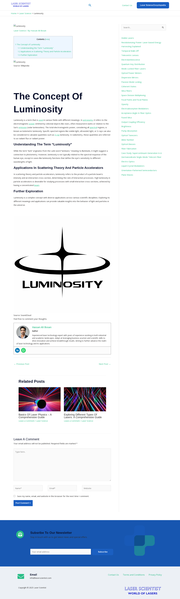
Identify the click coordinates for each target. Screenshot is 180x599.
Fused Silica (126, 117)
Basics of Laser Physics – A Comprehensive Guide (35, 416)
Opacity (124, 104)
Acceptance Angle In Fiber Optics (136, 113)
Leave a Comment (26, 421)
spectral (93, 127)
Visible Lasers (127, 38)
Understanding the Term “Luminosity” (35, 48)
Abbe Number (127, 139)
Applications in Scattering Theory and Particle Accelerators (44, 51)
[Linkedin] (17, 350)
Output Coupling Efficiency (133, 122)
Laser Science (20, 30)
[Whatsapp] (23, 350)
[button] (90, 5)
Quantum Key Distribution (133, 64)
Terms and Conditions (134, 574)
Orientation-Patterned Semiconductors (139, 170)
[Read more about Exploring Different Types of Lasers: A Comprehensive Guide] (85, 399)
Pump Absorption (129, 130)
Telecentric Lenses (130, 55)
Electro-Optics (128, 161)
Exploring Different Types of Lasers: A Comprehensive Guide (83, 416)
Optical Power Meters (131, 73)
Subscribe (102, 552)
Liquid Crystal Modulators (132, 166)
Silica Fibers (126, 90)
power (32, 123)
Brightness (126, 126)
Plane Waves (127, 174)
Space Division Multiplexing (133, 95)
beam (36, 185)
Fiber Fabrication (128, 148)
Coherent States (128, 86)
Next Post (105, 364)
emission (23, 127)
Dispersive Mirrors (129, 77)
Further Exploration (27, 55)
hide (47, 39)
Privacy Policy (155, 574)
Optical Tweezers (129, 135)
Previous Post (21, 364)
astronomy (88, 120)
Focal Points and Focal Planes (134, 99)
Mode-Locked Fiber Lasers (133, 68)
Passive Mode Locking (131, 82)
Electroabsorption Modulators (135, 108)
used (41, 120)
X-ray (57, 134)
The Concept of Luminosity (27, 44)
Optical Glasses (128, 144)
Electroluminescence (130, 59)
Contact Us (127, 5)
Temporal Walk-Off (130, 51)
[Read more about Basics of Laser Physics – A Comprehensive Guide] (40, 399)
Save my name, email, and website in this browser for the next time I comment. (53, 496)
